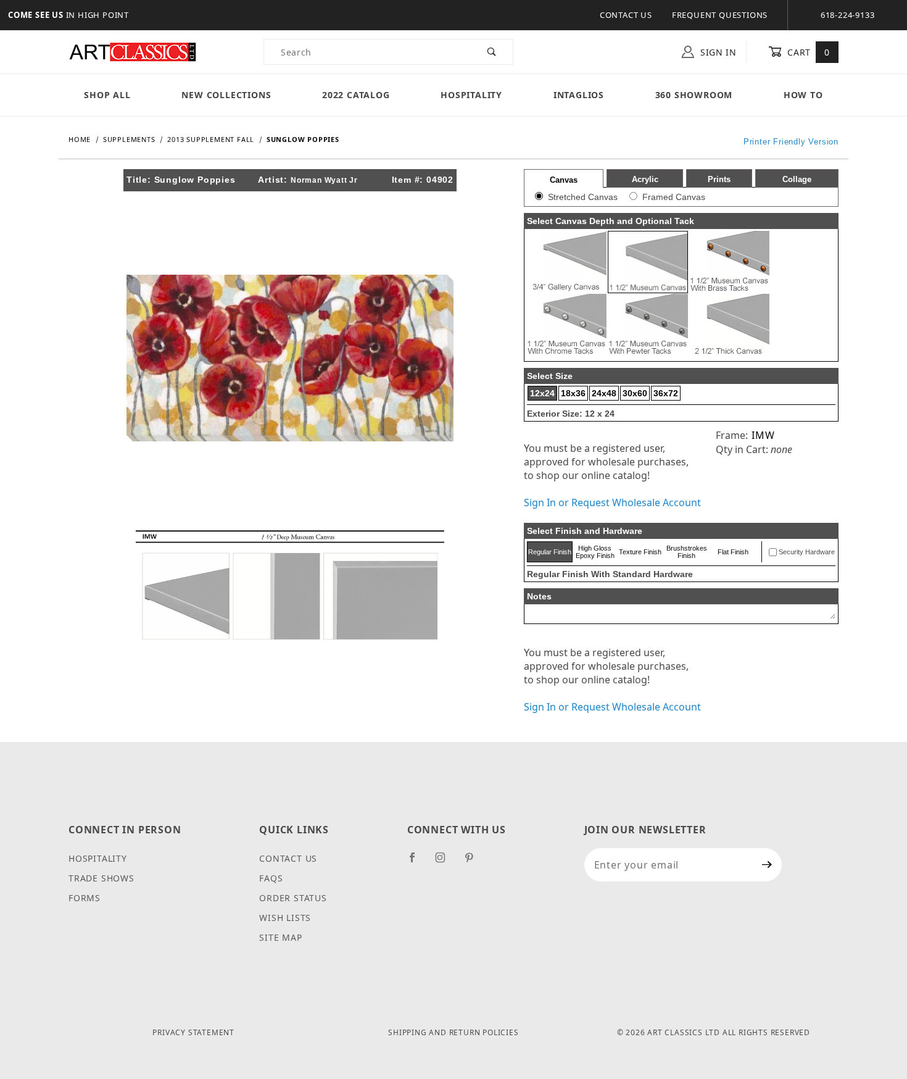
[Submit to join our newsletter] (767, 864)
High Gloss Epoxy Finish (595, 551)
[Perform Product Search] (492, 52)
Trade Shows (101, 878)
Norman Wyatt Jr (324, 180)
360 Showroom (694, 95)
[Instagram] (445, 862)
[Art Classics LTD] (132, 51)
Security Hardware (807, 552)
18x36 (573, 393)
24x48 (604, 393)
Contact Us (626, 14)
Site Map (280, 937)
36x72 (665, 393)
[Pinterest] (474, 862)
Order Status (293, 898)
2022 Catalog (356, 95)
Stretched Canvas (583, 197)
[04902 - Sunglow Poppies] (290, 357)
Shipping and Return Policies (453, 1032)
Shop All (107, 95)
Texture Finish (640, 552)
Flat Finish (733, 552)
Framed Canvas (673, 197)
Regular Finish (549, 552)
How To (803, 95)
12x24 (542, 393)
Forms (84, 898)
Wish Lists (285, 917)
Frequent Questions (720, 14)
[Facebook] (417, 862)
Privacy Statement (193, 1032)
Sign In (717, 52)
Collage (796, 179)
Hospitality (471, 95)
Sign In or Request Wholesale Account (612, 502)
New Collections (226, 95)
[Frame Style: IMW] (290, 584)
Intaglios (578, 95)
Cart (807, 52)
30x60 (635, 393)
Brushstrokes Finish (686, 551)
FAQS (271, 878)
